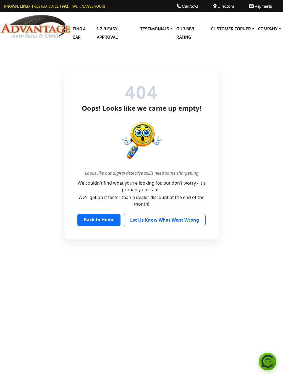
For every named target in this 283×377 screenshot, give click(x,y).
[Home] (35, 26)
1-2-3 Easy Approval (107, 33)
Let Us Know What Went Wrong (164, 220)
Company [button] (268, 29)
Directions (225, 6)
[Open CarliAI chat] (267, 361)
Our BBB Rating (185, 33)
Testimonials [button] (154, 29)
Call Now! (189, 6)
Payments (263, 6)
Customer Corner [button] (231, 29)
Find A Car (79, 33)
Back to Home (99, 220)
